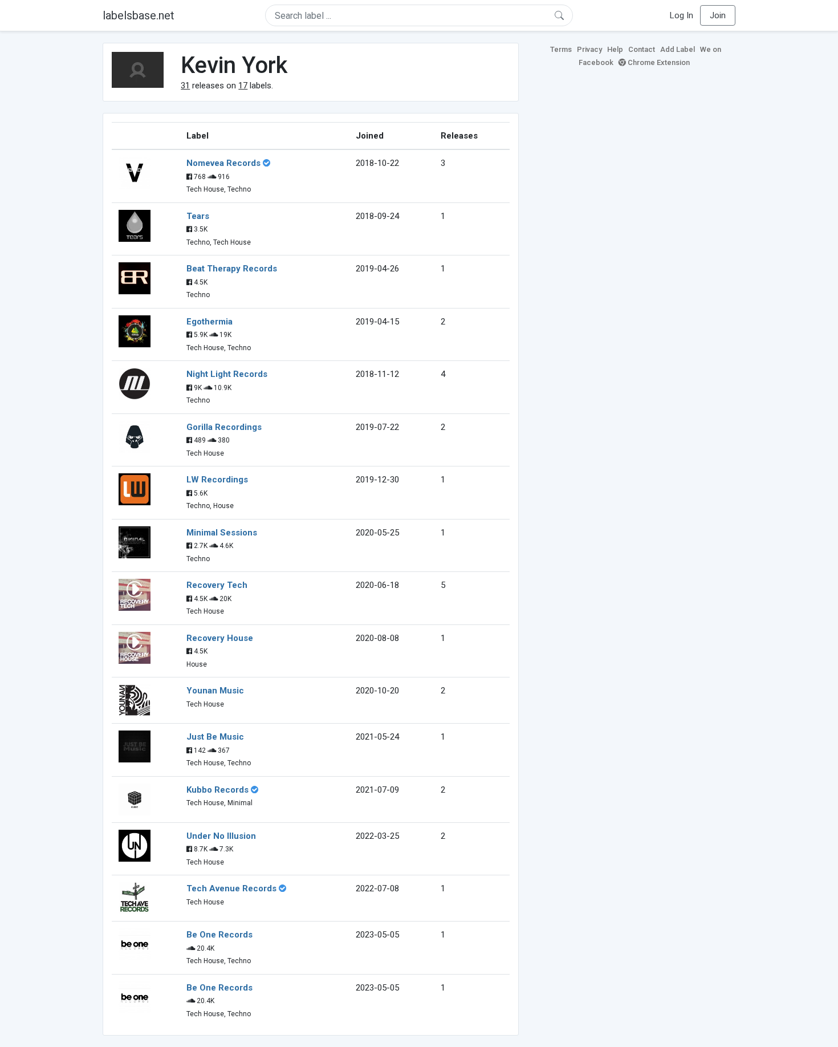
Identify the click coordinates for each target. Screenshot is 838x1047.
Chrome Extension (658, 62)
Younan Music (215, 690)
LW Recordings (217, 479)
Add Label (677, 49)
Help (615, 49)
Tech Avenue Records (231, 888)
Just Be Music (215, 737)
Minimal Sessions (221, 532)
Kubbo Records (217, 790)
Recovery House (219, 638)
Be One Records (219, 935)
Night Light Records (226, 374)
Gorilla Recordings (224, 427)
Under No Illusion (221, 836)
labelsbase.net (138, 15)
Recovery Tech (216, 585)
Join (718, 15)
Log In (681, 15)
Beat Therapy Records (231, 268)
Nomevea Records (223, 163)
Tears (197, 216)
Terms (561, 49)
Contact (641, 49)
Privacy (589, 49)
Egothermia (209, 321)
